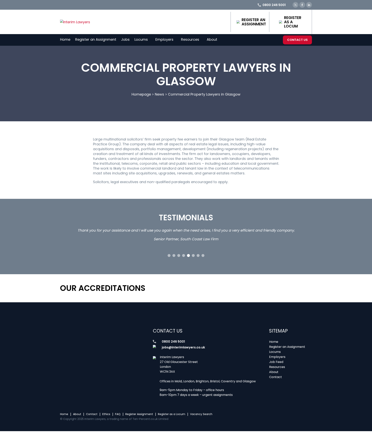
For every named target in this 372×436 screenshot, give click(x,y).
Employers (164, 39)
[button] (169, 255)
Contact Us (297, 40)
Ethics (106, 414)
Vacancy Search (201, 414)
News (159, 94)
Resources (190, 39)
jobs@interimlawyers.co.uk (183, 347)
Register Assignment (139, 414)
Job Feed (276, 362)
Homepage (141, 94)
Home (65, 39)
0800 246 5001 (173, 341)
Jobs (125, 39)
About (212, 39)
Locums (141, 39)
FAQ (118, 414)
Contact (275, 377)
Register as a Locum (292, 22)
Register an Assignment (254, 22)
